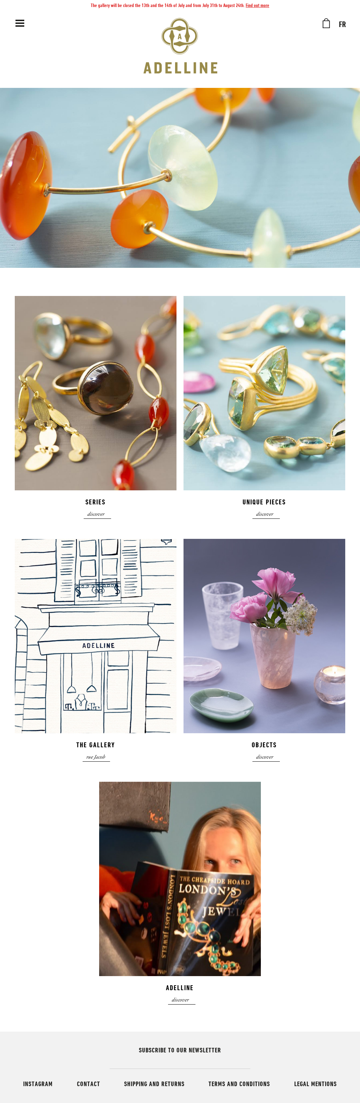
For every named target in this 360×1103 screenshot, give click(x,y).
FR (342, 24)
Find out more (257, 5)
